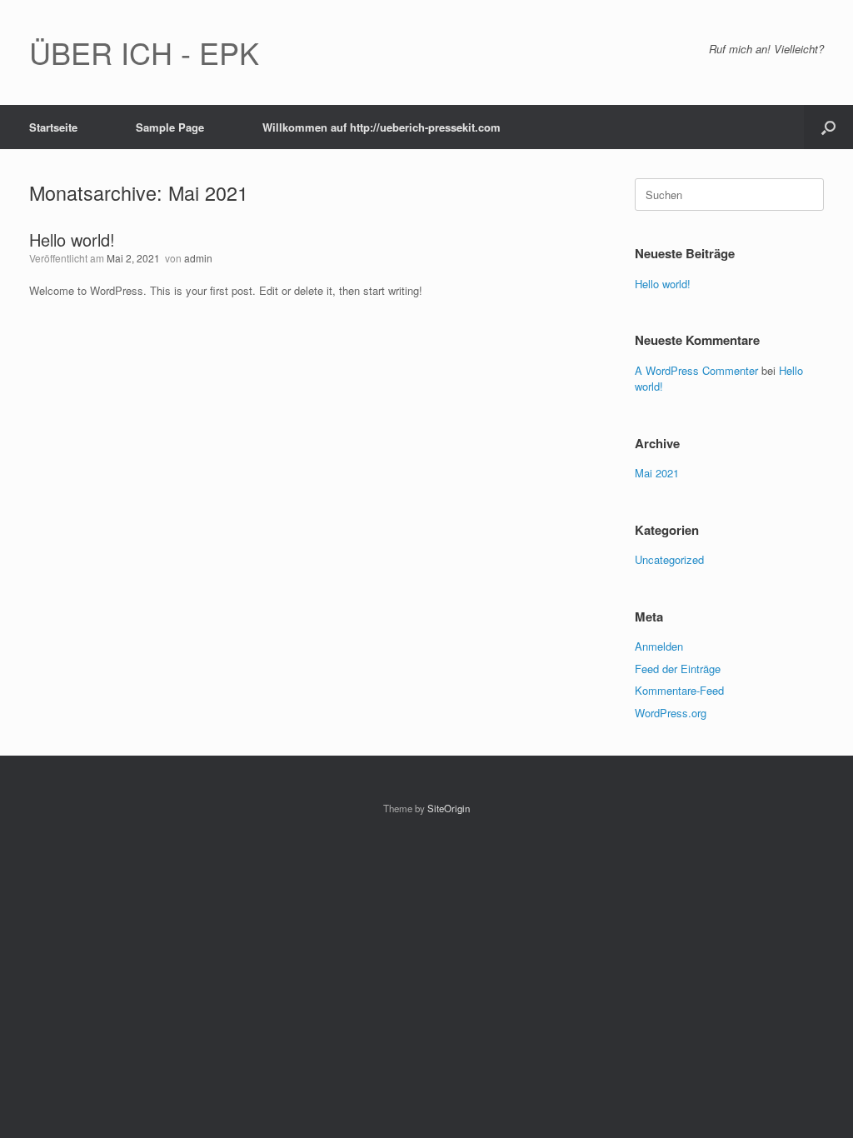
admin (198, 258)
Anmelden (659, 646)
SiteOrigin (448, 808)
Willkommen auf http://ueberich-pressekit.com (381, 127)
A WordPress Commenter (696, 370)
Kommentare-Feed (679, 690)
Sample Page (170, 127)
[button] (828, 127)
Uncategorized (669, 559)
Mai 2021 (657, 473)
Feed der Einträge (678, 668)
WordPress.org (670, 713)
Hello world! (72, 239)
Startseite (53, 127)
